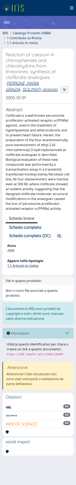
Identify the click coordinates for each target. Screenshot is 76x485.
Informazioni (19, 333)
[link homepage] (14, 7)
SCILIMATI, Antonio (39, 89)
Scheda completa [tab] (25, 227)
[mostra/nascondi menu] (72, 8)
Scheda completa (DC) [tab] (30, 235)
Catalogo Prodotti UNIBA (32, 33)
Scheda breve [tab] (21, 218)
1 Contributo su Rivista (24, 38)
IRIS (5, 33)
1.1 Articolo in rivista (22, 43)
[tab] (59, 235)
